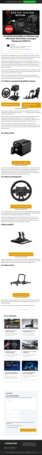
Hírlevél (16, 452)
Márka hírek (17, 51)
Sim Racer (12, 44)
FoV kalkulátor (21, 452)
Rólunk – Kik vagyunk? (10, 452)
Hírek (14, 51)
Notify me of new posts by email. (12, 427)
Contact (33, 452)
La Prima (38, 61)
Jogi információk (28, 452)
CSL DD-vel (24, 112)
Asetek (11, 51)
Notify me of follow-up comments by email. (14, 425)
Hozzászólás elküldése (28, 430)
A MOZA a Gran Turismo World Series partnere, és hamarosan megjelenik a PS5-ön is (12, 373)
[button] (10, 104)
